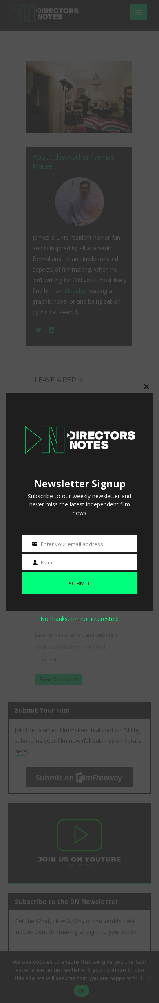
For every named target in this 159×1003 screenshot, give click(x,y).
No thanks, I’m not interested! (79, 619)
